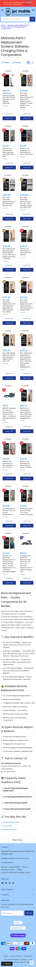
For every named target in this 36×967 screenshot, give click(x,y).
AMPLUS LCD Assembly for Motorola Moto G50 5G (25, 252)
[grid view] (28, 62)
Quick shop (9, 114)
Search (6, 956)
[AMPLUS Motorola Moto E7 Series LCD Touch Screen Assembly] (27, 496)
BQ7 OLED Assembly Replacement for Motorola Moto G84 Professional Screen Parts (26, 305)
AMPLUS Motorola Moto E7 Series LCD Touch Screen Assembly (26, 511)
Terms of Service (15, 956)
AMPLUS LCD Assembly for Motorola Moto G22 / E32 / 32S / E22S (8, 152)
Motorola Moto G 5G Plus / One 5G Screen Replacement (9, 511)
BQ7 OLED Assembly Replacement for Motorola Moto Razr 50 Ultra (9, 201)
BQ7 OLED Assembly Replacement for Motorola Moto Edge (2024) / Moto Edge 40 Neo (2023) (9, 306)
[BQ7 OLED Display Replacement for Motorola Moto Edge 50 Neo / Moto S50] (9, 340)
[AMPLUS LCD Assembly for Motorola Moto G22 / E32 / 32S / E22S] (9, 135)
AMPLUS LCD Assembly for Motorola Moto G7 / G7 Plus (8, 464)
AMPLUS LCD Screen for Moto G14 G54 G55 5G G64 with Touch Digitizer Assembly (9, 98)
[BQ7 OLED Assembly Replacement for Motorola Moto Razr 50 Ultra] (9, 185)
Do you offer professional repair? (17, 809)
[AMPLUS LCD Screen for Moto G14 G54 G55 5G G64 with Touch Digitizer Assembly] (9, 80)
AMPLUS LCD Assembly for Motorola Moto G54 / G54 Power (26, 151)
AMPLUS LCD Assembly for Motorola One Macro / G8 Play (26, 464)
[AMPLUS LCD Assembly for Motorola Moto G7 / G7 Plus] (9, 448)
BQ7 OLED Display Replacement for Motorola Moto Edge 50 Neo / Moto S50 (9, 357)
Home (3, 25)
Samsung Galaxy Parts (11, 822)
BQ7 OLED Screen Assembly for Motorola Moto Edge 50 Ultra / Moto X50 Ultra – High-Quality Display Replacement (26, 360)
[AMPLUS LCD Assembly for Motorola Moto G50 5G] (27, 236)
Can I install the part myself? (16, 803)
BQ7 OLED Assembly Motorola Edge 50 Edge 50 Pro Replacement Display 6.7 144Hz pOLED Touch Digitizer (26, 100)
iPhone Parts (7, 826)
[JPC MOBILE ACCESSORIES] (18, 12)
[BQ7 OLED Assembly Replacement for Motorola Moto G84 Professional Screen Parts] (27, 287)
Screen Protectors (10, 829)
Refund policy (28, 956)
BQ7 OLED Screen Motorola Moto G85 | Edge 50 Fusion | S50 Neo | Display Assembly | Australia (9, 254)
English (17, 923)
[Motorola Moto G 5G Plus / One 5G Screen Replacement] (9, 496)
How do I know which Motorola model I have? (15, 789)
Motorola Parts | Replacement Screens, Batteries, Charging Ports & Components (15, 27)
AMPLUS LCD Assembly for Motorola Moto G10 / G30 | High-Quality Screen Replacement (26, 413)
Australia (17, 928)
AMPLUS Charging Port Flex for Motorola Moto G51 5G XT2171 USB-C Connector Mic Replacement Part (9, 414)
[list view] (33, 62)
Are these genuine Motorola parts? (18, 797)
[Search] (32, 19)
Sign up (29, 913)
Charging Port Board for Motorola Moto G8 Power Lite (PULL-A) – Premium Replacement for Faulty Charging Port (26, 564)
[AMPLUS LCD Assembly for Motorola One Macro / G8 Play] (27, 448)
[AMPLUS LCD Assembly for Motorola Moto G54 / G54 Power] (27, 135)
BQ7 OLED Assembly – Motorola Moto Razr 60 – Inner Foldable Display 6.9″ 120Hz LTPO (26, 202)
